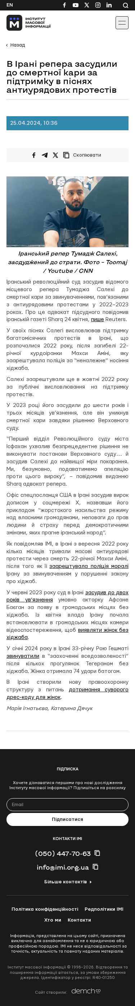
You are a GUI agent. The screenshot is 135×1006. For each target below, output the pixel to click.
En (9, 5)
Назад (17, 45)
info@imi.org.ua (63, 867)
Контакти (79, 920)
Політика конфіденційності (45, 909)
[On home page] (21, 23)
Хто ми (52, 920)
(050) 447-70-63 (63, 853)
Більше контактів (65, 881)
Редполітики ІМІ (104, 909)
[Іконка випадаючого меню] (122, 22)
